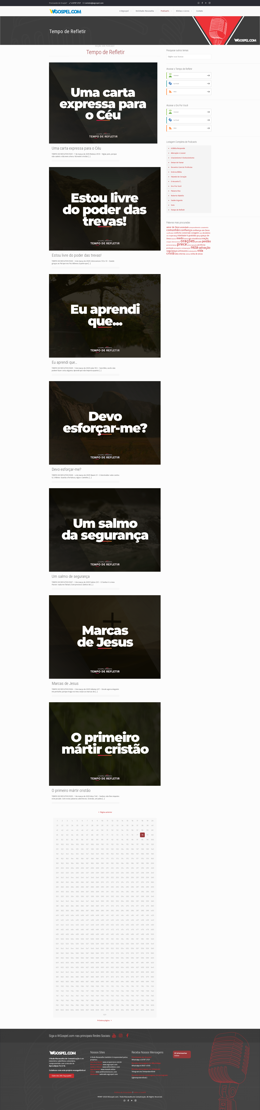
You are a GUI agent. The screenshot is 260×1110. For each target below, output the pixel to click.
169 (97, 859)
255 (127, 877)
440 (152, 920)
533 (117, 944)
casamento (204, 227)
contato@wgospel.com (94, 3)
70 (102, 835)
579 (147, 953)
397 (137, 911)
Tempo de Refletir (178, 210)
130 (102, 849)
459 (147, 925)
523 (67, 944)
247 (87, 877)
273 (117, 882)
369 (97, 906)
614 (122, 963)
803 (67, 1010)
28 (92, 825)
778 (142, 1000)
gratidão (192, 235)
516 (132, 939)
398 (142, 911)
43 (67, 830)
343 (67, 901)
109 (97, 844)
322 (62, 896)
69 (97, 835)
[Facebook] (202, 3)
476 (132, 929)
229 (97, 873)
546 (82, 948)
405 (77, 915)
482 (62, 934)
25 (77, 825)
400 (152, 911)
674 (122, 977)
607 (87, 963)
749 (97, 996)
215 (127, 868)
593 (117, 958)
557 (137, 948)
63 (67, 835)
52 (112, 830)
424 (72, 920)
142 (62, 854)
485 (77, 934)
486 (82, 934)
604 (72, 963)
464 (72, 929)
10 (102, 821)
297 (137, 887)
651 (107, 972)
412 (112, 915)
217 (137, 868)
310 (102, 892)
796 (132, 1005)
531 (107, 944)
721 (57, 991)
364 (72, 906)
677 (137, 977)
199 (147, 863)
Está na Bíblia (176, 172)
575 (127, 953)
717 (137, 986)
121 (57, 849)
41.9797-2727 (76, 3)
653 (117, 972)
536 (132, 944)
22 (62, 825)
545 (77, 948)
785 (77, 1005)
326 (82, 896)
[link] (131, 11)
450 (102, 925)
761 (57, 1000)
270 (102, 882)
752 (112, 996)
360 (152, 901)
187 (87, 863)
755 (127, 996)
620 (152, 963)
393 (117, 911)
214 (122, 868)
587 (87, 958)
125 (77, 849)
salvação (204, 247)
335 (127, 896)
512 (112, 939)
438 (142, 920)
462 (62, 929)
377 (137, 906)
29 (97, 825)
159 (147, 854)
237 (137, 873)
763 (67, 1000)
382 (62, 911)
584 (72, 958)
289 (97, 887)
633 (117, 967)
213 (117, 868)
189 (97, 863)
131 (107, 849)
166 (82, 859)
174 (122, 859)
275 (127, 882)
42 (62, 830)
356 (132, 901)
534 (122, 944)
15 (127, 821)
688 (92, 982)
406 (82, 915)
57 (137, 830)
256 (132, 877)
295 (127, 887)
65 (77, 835)
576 (132, 953)
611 (107, 963)
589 (97, 958)
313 (117, 892)
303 (67, 892)
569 (97, 953)
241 (57, 877)
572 (112, 953)
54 (122, 830)
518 (142, 939)
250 (102, 877)
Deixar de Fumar (177, 163)
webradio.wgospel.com (109, 1074)
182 (62, 863)
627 (87, 967)
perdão (206, 241)
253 (117, 877)
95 (127, 840)
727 (87, 991)
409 (97, 915)
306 (82, 892)
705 (77, 986)
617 (137, 963)
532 (112, 944)
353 (117, 901)
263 (67, 882)
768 (92, 1000)
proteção (170, 248)
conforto (177, 233)
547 (87, 948)
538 (142, 944)
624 (72, 967)
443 (67, 925)
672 (112, 977)
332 (112, 896)
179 (147, 859)
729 (97, 991)
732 (112, 991)
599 (147, 958)
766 (82, 1000)
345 (77, 901)
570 (102, 953)
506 (82, 939)
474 (122, 929)
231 (107, 873)
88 (92, 840)
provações (177, 248)
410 (102, 915)
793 (117, 1005)
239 (147, 873)
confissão (169, 233)
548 (92, 948)
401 (57, 915)
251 (107, 877)
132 (112, 849)
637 (137, 967)
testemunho (192, 251)
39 (147, 825)
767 (87, 1000)
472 (112, 929)
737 (137, 991)
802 (62, 1010)
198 (142, 863)
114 (122, 844)
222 (62, 873)
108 (92, 844)
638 (142, 967)
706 (82, 986)
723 (67, 991)
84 (72, 840)
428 (92, 920)
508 (92, 939)
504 (72, 939)
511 (107, 939)
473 (117, 929)
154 (122, 854)
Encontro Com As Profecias (181, 167)
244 (72, 877)
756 (132, 996)
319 (147, 892)
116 (132, 844)
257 (137, 877)
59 (147, 830)
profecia (201, 245)
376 (132, 906)
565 (77, 953)
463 (67, 929)
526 (82, 944)
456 (132, 925)
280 (152, 882)
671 (107, 977)
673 (117, 977)
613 (117, 963)
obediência (196, 238)
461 (57, 929)
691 (107, 982)
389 (97, 911)
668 (92, 977)
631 (107, 967)
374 (122, 906)
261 (57, 882)
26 (82, 825)
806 (82, 1010)
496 (132, 934)
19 (147, 821)
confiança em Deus (201, 230)
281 (57, 887)
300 (152, 887)
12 (112, 821)
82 (62, 840)
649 (97, 972)
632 (112, 967)
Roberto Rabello (177, 196)
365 (77, 906)
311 (107, 892)
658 (142, 972)
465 (77, 929)
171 (107, 859)
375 (127, 906)
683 (67, 982)
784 (72, 1005)
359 (147, 901)
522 (62, 944)
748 (92, 996)
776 (132, 1000)
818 (142, 1010)
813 (117, 1010)
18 (142, 821)
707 (87, 986)
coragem (195, 233)
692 (112, 982)
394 (122, 911)
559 (147, 948)
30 (102, 825)
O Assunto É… (176, 181)
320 (152, 892)
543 (67, 948)
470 (102, 929)
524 (72, 944)
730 (102, 991)
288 (92, 887)
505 (77, 939)
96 (132, 840)
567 (87, 953)
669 (97, 977)
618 (142, 963)
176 (132, 859)
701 (57, 986)
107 (87, 844)
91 (107, 840)
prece (182, 244)
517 (137, 939)
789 (97, 1005)
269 (97, 882)
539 (147, 944)
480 (152, 929)
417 (137, 915)
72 (112, 835)
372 (112, 906)
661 (57, 977)
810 (102, 1010)
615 (127, 963)
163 (67, 859)
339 (147, 896)
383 (67, 911)
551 (107, 948)
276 (132, 882)
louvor (173, 239)
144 (72, 854)
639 (147, 967)
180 (152, 859)
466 (82, 929)
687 (87, 982)
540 (152, 944)
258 (142, 877)
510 (102, 939)
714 (122, 986)
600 (152, 958)
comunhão (173, 230)
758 (142, 996)
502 (62, 939)
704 (72, 986)
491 (107, 934)
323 (67, 896)
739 (147, 991)
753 (117, 996)
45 (77, 830)
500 (152, 934)
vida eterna (180, 254)
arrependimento (195, 227)
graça (199, 236)
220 (152, 868)
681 (57, 982)
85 (77, 840)
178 (142, 859)
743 (67, 996)
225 (77, 873)
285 (77, 887)
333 (117, 896)
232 (112, 873)
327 (87, 896)
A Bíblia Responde (178, 148)
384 (72, 911)
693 (117, 982)
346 (82, 901)
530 (102, 944)
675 (127, 977)
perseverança (171, 245)
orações (188, 241)
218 (142, 868)
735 (127, 991)
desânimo (206, 233)
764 (72, 1000)
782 (62, 1005)
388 (92, 911)
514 (122, 939)
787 (87, 1005)
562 (62, 953)
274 (122, 882)
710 (102, 986)
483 (67, 934)
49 (97, 830)
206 (82, 868)
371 (107, 906)
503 (67, 939)
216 (132, 868)
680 (152, 977)
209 (97, 868)
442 (62, 925)
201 (57, 868)
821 (104, 1015)
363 (67, 906)
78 (142, 835)
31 (107, 825)
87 (87, 840)
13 (117, 821)
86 (82, 840)
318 (142, 892)
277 (137, 882)
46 (82, 830)
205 (77, 868)
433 (117, 920)
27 (87, 825)
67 (87, 835)
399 (147, 911)
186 (82, 863)
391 (107, 911)
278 (142, 882)
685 (77, 982)
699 (147, 982)
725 (77, 991)
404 (72, 915)
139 (147, 849)
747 (87, 996)
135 (127, 849)
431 (107, 920)
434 (122, 920)
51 (107, 830)
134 (122, 849)
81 (57, 840)
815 (127, 1010)
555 (127, 948)
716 (132, 986)
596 (132, 958)
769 (97, 1000)
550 (102, 948)
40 (152, 825)
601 (57, 963)
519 (147, 939)
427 (87, 920)
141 (57, 854)
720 (152, 986)
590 (102, 958)
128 (92, 849)
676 (132, 977)
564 (72, 953)
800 (152, 1005)
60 (152, 830)
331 (107, 896)
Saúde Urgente (177, 200)
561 (57, 953)
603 (67, 963)
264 (72, 882)
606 (82, 963)
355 (127, 901)
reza (194, 247)
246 (82, 877)
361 (57, 906)
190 (102, 863)
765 (77, 1000)
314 (122, 892)
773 (117, 1000)
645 (77, 972)
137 (137, 849)
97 (137, 840)
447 (87, 925)
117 (137, 844)
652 (112, 972)
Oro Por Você (176, 186)
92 (112, 840)
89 (97, 840)
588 (92, 958)
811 (107, 1010)
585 (77, 958)
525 (77, 944)
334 (122, 896)
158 (142, 854)
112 (112, 844)
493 (117, 934)
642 (62, 972)
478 (142, 929)
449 (97, 925)
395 (127, 911)
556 (132, 948)
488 (92, 934)
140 (152, 849)
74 (122, 835)
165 (77, 859)
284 (72, 887)
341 (57, 901)
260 (152, 877)
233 (117, 873)
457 (137, 925)
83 (67, 840)
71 (107, 835)
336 (132, 896)
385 (77, 911)
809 (97, 1010)
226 (82, 873)
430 (102, 920)
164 (72, 859)
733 (117, 991)
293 (117, 887)
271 (107, 882)
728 (92, 991)
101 (57, 844)
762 (62, 1000)
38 (142, 825)
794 (122, 1005)
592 (112, 958)
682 (62, 982)
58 (142, 830)
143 (67, 854)
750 (102, 996)
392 (112, 911)
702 (62, 986)
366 (82, 906)
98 (142, 840)
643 (67, 972)
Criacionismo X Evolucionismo (182, 158)
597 (137, 958)
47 (87, 830)
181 (57, 863)
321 (57, 896)
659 (147, 972)
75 (127, 835)
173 (117, 859)
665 (77, 977)
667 (87, 977)
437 (137, 920)
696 (132, 982)
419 (147, 915)
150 (102, 854)
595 (127, 958)
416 (132, 915)
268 (92, 882)
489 (97, 934)
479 (147, 929)
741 (57, 996)
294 (122, 887)
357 (137, 901)
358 (142, 901)
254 (122, 877)
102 (62, 844)
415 (127, 915)
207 (87, 868)
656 (132, 972)
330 (102, 896)
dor (167, 236)
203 (67, 868)
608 (92, 963)
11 (107, 821)
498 (142, 934)
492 (112, 934)
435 (127, 920)
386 (82, 911)
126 (82, 849)
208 (92, 868)
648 (92, 972)
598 (142, 958)
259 (147, 877)
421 (57, 920)
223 (67, 873)
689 (97, 982)
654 (122, 972)
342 (62, 901)
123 (67, 849)
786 (82, 1005)
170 (102, 859)
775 (127, 1000)
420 (152, 915)
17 (137, 821)
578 (142, 953)
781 (57, 1005)
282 (62, 887)
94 (122, 840)
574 (122, 953)
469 (97, 929)
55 (127, 830)
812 (112, 1010)
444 (72, 925)
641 (57, 972)
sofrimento (182, 251)
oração (204, 238)
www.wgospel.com (110, 1065)
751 (107, 996)
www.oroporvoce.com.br (112, 1062)
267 (87, 882)
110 (102, 844)
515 (127, 939)
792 (112, 1005)
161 (57, 859)
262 (62, 882)
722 (62, 991)
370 (102, 906)
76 (132, 835)
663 (67, 977)
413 (117, 915)
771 (107, 1000)
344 (72, 901)
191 (107, 863)
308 (92, 892)
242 (62, 877)
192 (112, 863)
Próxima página (103, 1020)
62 (62, 835)
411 (107, 915)
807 (87, 1010)
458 (142, 925)
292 (112, 887)
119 (147, 844)
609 (97, 963)
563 (67, 953)
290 (102, 887)
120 (152, 844)
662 (62, 977)
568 (92, 953)
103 (67, 844)
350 (102, 901)
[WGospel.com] (65, 11)
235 (127, 873)
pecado (198, 242)
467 (87, 929)
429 (97, 920)
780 (152, 1000)
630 (102, 967)
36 (132, 825)
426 (82, 920)
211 (107, 868)
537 (137, 944)
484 (72, 934)
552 (112, 948)
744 (72, 996)
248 (92, 877)
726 (82, 991)
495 (127, 934)
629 (97, 967)
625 (77, 967)
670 (102, 977)
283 (67, 887)
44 (72, 830)
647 (87, 972)
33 (117, 825)
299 (147, 887)
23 (67, 825)
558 (142, 948)
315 (127, 892)
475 (127, 929)
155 (127, 854)
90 (102, 840)
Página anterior (106, 812)
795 (127, 1005)
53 (117, 830)
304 (72, 892)
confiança (186, 230)
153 (117, 854)
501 (57, 939)
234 (122, 873)
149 (97, 854)
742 (62, 996)
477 (137, 929)
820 (152, 1010)
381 (57, 911)
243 (67, 877)
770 (102, 1000)
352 (112, 901)
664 (72, 977)
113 (117, 844)
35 (127, 825)
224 (72, 873)
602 (62, 963)
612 (112, 963)
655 (127, 972)
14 (122, 821)
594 (122, 958)
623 (67, 967)
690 (102, 982)
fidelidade (182, 235)
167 (87, 859)
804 (72, 1010)
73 (117, 835)
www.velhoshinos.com (111, 1067)
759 (147, 996)
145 (77, 854)
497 (137, 934)
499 (147, 934)
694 (122, 982)
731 (107, 991)
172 (112, 859)
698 (142, 982)
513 (117, 939)
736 (132, 991)
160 (152, 854)
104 (72, 844)
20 (152, 821)
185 (77, 863)
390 (102, 911)
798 (142, 1005)
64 (72, 835)
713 (117, 986)
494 (122, 934)
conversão (186, 233)
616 (132, 963)
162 (62, 859)
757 (137, 996)
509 (97, 939)
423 (67, 920)
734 (122, 991)
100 (152, 840)
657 (137, 972)
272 (112, 882)
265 (77, 882)
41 (57, 830)
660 (152, 972)
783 (67, 1005)
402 (62, 915)
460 (152, 925)
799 (147, 1005)
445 (77, 925)
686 (82, 982)
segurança (171, 251)
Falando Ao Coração (178, 177)
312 (112, 892)
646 (82, 972)
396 (132, 911)
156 (132, 854)
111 (107, 844)
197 (137, 863)
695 (127, 982)
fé (187, 236)
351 (107, 901)
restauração (186, 248)
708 (92, 986)
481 (57, 934)
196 (132, 863)
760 (152, 996)
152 (112, 854)
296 (132, 887)
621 (57, 967)
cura (200, 233)
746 (82, 996)
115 (127, 844)
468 (92, 929)
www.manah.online (108, 1069)
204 (72, 868)
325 (77, 896)
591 (107, 958)
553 (117, 948)
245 (77, 877)
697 (137, 982)
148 (92, 854)
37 (137, 825)
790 (102, 1005)
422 (62, 920)
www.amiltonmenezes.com (106, 1072)
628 (92, 967)
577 (137, 953)
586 (82, 958)
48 (92, 830)
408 (92, 915)
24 (72, 825)
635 (127, 967)
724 (72, 991)
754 (122, 996)
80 (152, 835)
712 (112, 986)
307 (87, 892)
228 (92, 873)
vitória (188, 254)
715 (127, 986)
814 (122, 1010)
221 (57, 873)
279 (147, 882)
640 (152, 967)
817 (137, 1010)
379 (147, 906)
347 (87, 901)
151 (107, 854)
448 (92, 925)
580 (152, 953)
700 (152, 982)
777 (137, 1000)
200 (152, 863)
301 (57, 892)
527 (87, 944)
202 (62, 868)
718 (142, 986)
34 (122, 825)
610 (102, 963)
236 (132, 873)
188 (92, 863)
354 (122, 901)
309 (97, 892)
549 (97, 948)
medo (180, 238)
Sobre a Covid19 (140, 1092)
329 (97, 896)
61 (57, 835)
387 (87, 911)
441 (57, 925)
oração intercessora (173, 242)
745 (77, 996)
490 (102, 934)
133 (117, 849)
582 (62, 958)
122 (62, 849)
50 (102, 830)
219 (147, 868)
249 (97, 877)
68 (92, 835)
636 (132, 967)
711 (107, 986)
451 (107, 925)
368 (92, 906)
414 (122, 915)
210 (102, 868)
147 (87, 854)
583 (67, 958)
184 (72, 863)
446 (82, 925)
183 (67, 863)
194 (122, 863)
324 (72, 896)
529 (97, 944)
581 (57, 958)
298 (142, 887)
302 (62, 892)
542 (62, 948)
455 (127, 925)
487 (87, 934)
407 (87, 915)
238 (142, 873)
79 (147, 835)
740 (152, 991)
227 (87, 873)
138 (142, 849)
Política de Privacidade (123, 1092)
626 (82, 967)
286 (82, 887)
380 (152, 906)
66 (82, 835)
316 (132, 892)
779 (147, 1000)
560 (152, 948)
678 (142, 977)
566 (82, 953)
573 (117, 953)
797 (137, 1005)
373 (117, 906)
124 (72, 849)
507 (87, 939)
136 (132, 849)
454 (122, 925)
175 (127, 859)
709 (97, 986)
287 (87, 887)
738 (142, 991)
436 (132, 920)
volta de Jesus (197, 254)
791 (107, 1005)
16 (132, 821)
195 (127, 863)
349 (97, 901)
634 (122, 967)
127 (87, 849)
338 (142, 896)
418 (142, 915)
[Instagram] (209, 3)
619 (147, 963)
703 (67, 986)
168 (92, 859)
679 (147, 977)
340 (152, 896)
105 (77, 844)
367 (87, 906)
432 (112, 920)
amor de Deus (173, 227)
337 (137, 896)
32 (112, 825)
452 (112, 925)
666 (82, 977)
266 (82, 882)
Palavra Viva (175, 191)
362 (62, 906)
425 (77, 920)
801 (57, 1010)
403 (67, 915)
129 (97, 849)
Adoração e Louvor (178, 153)
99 (147, 840)
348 (92, 901)
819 (147, 1010)
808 (92, 1010)
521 (57, 944)
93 (117, 840)
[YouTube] (205, 3)
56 (132, 830)
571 (107, 953)
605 (77, 963)
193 (117, 863)
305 (77, 892)
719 (147, 986)
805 (77, 1010)
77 (137, 835)
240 (152, 873)
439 (147, 920)
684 (72, 982)
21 (57, 825)
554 (122, 948)
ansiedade (184, 227)
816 (132, 1010)
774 (122, 1000)
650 (102, 972)
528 (92, 944)
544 (72, 948)
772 (112, 1000)
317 (137, 892)
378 (142, 906)
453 (117, 925)
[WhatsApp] (198, 3)
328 (92, 896)
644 (72, 972)
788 (92, 1005)
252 (112, 877)
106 (82, 844)
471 (107, 929)
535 (127, 944)
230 (102, 873)
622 (62, 967)
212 (112, 868)
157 (137, 854)
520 (152, 939)
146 (82, 854)
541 (57, 948)
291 (107, 887)
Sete (173, 205)
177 (137, 859)
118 (142, 844)
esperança (173, 236)
